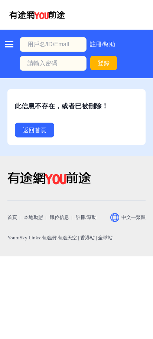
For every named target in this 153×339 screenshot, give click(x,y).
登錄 (104, 63)
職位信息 (59, 217)
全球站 (105, 237)
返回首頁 (34, 130)
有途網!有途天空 (59, 237)
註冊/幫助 (102, 44)
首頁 (12, 217)
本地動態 (33, 217)
